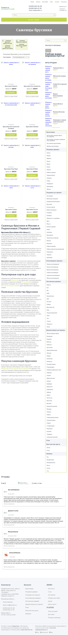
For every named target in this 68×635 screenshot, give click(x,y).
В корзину (11, 92)
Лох (48, 318)
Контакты (64, 1)
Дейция (49, 392)
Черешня (49, 178)
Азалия (49, 375)
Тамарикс (49, 434)
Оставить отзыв (37, 483)
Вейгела (49, 342)
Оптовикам (51, 595)
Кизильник (49, 358)
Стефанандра (50, 426)
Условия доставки (54, 598)
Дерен (48, 395)
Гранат (49, 153)
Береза (49, 285)
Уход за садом (52, 611)
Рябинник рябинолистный (54, 370)
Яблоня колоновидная (53, 278)
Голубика (49, 212)
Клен (48, 310)
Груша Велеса (58, 104)
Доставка (45, 1)
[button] (18, 64)
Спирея (49, 423)
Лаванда (49, 372)
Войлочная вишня (51, 210)
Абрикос (49, 158)
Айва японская (51, 378)
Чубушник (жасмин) (52, 437)
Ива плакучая (50, 307)
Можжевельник (51, 462)
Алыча (48, 161)
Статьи (57, 1)
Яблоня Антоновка (59, 76)
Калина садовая (51, 226)
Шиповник (49, 257)
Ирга (48, 221)
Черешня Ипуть (58, 68)
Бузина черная (51, 207)
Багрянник (49, 336)
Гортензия (49, 347)
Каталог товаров (33, 19)
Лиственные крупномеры (54, 143)
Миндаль (49, 409)
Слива (48, 181)
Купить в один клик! (11, 96)
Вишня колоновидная (52, 270)
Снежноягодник (51, 420)
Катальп (49, 301)
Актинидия (50, 196)
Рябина (49, 304)
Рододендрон (50, 367)
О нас (51, 1)
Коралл (14, 280)
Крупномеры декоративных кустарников (54, 136)
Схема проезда (8, 602)
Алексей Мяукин (14, 552)
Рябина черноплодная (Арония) (55, 249)
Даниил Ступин (13, 511)
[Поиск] (54, 15)
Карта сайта (52, 604)
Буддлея (49, 339)
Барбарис (49, 384)
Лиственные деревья (53, 281)
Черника (49, 254)
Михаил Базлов (13, 532)
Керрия (49, 356)
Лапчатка (49, 398)
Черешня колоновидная (53, 275)
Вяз (48, 290)
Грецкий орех (50, 296)
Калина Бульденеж (52, 406)
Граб (48, 293)
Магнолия (49, 400)
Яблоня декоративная (53, 333)
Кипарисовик (50, 460)
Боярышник (50, 389)
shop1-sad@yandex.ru (35, 10)
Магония (49, 403)
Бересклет (50, 386)
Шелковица (50, 186)
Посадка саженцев (54, 617)
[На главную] (5, 7)
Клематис (49, 361)
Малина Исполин (59, 112)
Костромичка (24, 368)
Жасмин (49, 353)
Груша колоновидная (52, 267)
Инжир (48, 155)
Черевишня (50, 183)
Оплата (38, 1)
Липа (48, 315)
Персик (49, 169)
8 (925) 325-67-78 (35, 8)
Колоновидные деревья (54, 261)
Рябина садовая (51, 172)
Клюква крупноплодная (53, 201)
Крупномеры (50, 132)
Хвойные (49, 454)
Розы (48, 440)
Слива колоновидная (52, 272)
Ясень (48, 327)
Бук (48, 287)
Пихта (48, 465)
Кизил (48, 229)
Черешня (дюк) (51, 175)
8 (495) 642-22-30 (35, 6)
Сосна (48, 468)
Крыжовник (50, 235)
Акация (49, 381)
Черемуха (49, 324)
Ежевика (49, 215)
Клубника (49, 232)
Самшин (49, 412)
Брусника (49, 204)
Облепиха (49, 243)
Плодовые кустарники (53, 192)
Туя (48, 471)
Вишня (48, 164)
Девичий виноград (52, 350)
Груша (48, 167)
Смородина (50, 252)
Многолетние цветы (53, 444)
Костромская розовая (10, 286)
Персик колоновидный (53, 264)
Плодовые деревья (52, 149)
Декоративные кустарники (55, 330)
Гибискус (49, 344)
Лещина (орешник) (52, 313)
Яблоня (49, 189)
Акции (32, 1)
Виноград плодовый (52, 198)
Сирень (49, 414)
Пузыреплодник (51, 364)
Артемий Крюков (13, 490)
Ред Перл (25, 282)
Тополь (49, 321)
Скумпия (49, 431)
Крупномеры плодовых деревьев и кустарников (56, 140)
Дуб (48, 299)
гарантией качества (26, 629)
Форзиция (49, 428)
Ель (48, 457)
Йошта (49, 224)
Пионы (48, 447)
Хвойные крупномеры (53, 146)
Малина (49, 240)
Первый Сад (15, 626)
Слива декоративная (52, 417)
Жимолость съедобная (53, 218)
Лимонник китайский (52, 238)
